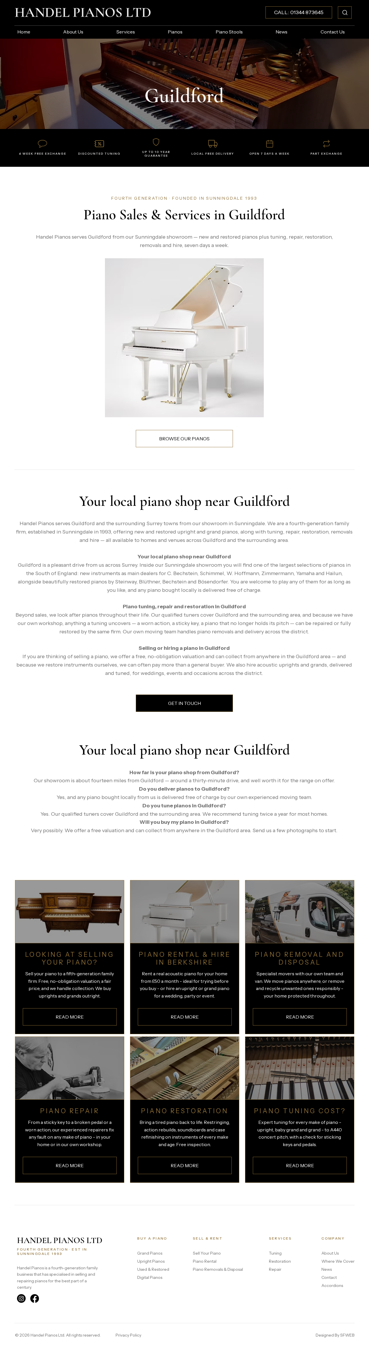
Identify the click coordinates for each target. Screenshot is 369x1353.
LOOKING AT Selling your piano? (69, 958)
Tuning (275, 1253)
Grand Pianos (149, 1253)
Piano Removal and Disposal (299, 958)
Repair (275, 1269)
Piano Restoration (184, 1111)
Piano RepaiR (69, 1111)
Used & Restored (153, 1269)
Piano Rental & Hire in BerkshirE (185, 958)
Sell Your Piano (207, 1253)
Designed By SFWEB (335, 1335)
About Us (330, 1253)
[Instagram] (21, 1298)
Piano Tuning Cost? (300, 1111)
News (326, 1269)
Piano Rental (204, 1261)
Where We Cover (338, 1261)
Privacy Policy (128, 1335)
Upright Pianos (151, 1261)
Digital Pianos (149, 1277)
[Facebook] (34, 1298)
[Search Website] (345, 12)
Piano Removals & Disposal (218, 1269)
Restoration (280, 1261)
